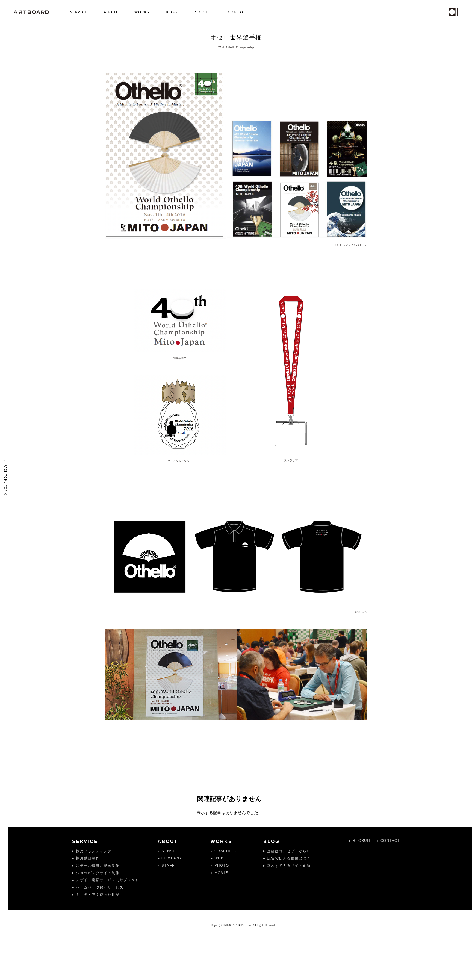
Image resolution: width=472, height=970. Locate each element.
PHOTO (221, 865)
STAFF (168, 865)
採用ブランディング (94, 851)
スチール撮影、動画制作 (98, 865)
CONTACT (237, 12)
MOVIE (221, 873)
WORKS (141, 12)
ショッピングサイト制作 (98, 873)
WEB (219, 858)
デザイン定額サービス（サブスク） (107, 880)
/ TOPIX (5, 477)
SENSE (168, 851)
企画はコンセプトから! (287, 851)
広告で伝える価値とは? (288, 858)
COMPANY (171, 858)
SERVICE (78, 12)
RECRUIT (202, 12)
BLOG (171, 12)
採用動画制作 (88, 858)
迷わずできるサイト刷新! (289, 865)
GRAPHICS (225, 851)
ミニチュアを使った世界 (98, 895)
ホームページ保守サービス (99, 887)
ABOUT (111, 12)
